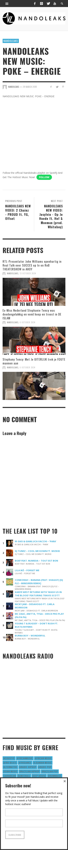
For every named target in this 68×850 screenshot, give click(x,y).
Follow (44, 177)
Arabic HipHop (27, 767)
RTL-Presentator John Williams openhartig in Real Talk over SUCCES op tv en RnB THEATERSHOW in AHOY (32, 265)
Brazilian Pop (50, 771)
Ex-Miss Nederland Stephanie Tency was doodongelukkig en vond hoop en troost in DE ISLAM (32, 314)
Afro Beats (10, 762)
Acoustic (9, 758)
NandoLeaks (12, 273)
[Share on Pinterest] (63, 87)
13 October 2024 (28, 273)
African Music (43, 758)
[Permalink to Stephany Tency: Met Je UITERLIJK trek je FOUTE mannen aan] (34, 386)
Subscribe (14, 834)
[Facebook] (34, 3)
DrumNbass (54, 776)
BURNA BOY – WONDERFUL (30, 635)
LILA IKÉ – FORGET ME (27, 570)
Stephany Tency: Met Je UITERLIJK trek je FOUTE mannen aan (34, 361)
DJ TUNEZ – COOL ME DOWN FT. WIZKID (37, 551)
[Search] (7, 3)
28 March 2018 (30, 86)
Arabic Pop (44, 767)
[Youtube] (54, 3)
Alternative (10, 767)
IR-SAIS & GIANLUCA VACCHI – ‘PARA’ (35, 541)
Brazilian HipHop (30, 771)
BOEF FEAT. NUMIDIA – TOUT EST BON (36, 560)
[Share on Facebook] (51, 87)
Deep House (39, 776)
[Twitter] (48, 3)
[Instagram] (41, 3)
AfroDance (25, 762)
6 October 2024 (27, 322)
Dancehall (24, 776)
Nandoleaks (10, 41)
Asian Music (10, 771)
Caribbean (9, 776)
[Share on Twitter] (57, 87)
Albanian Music (42, 762)
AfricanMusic (25, 758)
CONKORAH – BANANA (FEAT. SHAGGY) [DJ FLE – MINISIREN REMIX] (39, 581)
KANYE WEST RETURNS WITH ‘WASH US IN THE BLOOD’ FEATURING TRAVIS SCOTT (38, 593)
